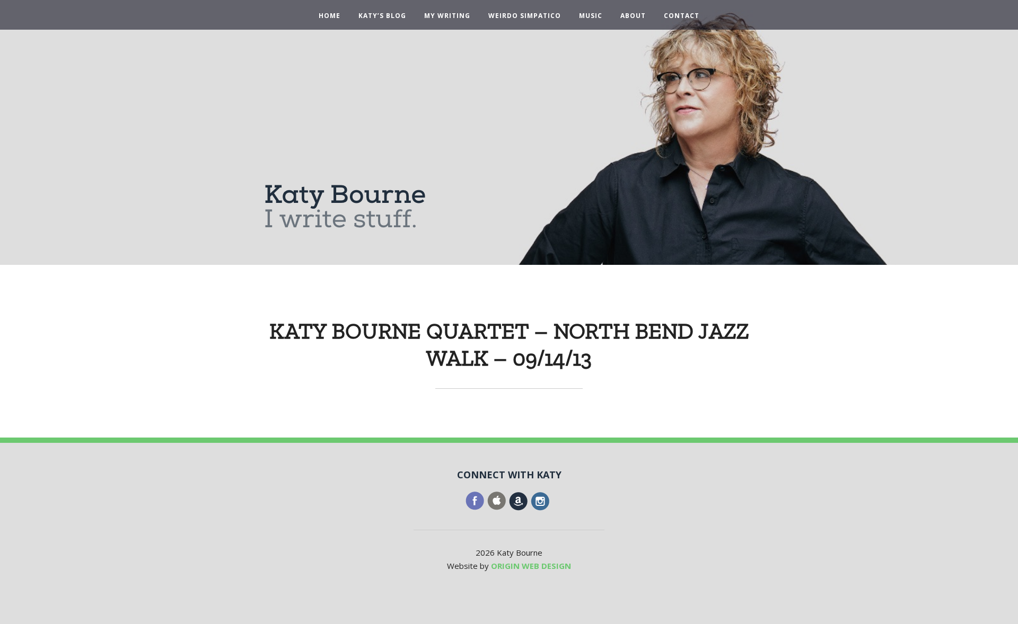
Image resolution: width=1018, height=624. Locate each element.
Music (590, 16)
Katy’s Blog (382, 16)
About (633, 16)
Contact (681, 16)
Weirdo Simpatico (524, 16)
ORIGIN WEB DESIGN (531, 565)
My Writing (447, 16)
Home (329, 16)
